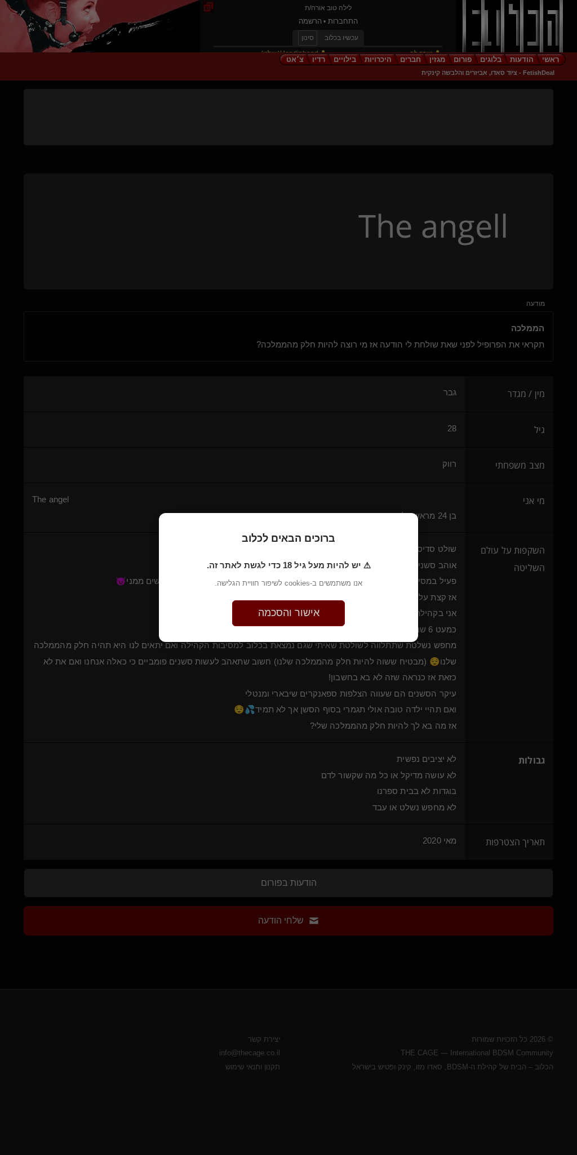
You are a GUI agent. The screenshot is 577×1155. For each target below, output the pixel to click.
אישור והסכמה (288, 612)
